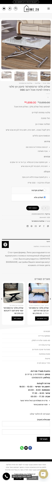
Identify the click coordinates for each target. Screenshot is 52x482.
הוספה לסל (33, 208)
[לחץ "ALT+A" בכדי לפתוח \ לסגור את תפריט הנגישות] (5, 244)
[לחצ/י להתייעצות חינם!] (6, 476)
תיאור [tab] (48, 241)
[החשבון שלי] (10, 8)
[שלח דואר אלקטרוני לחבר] (35, 226)
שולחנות (37, 83)
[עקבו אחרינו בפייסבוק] (30, 448)
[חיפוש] (15, 8)
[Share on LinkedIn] (27, 226)
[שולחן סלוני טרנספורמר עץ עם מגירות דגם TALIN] (39, 293)
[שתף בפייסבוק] (44, 226)
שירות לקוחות (43, 383)
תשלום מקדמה (37, 190)
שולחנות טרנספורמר (25, 83)
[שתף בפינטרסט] (31, 226)
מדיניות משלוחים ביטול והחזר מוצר (34, 401)
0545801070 (37, 377)
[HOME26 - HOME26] (31, 8)
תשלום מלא (38, 197)
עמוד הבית (46, 83)
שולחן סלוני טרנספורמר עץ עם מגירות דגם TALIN (39, 310)
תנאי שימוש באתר (40, 405)
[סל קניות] (4, 8)
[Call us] (22, 448)
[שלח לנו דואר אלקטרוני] (26, 448)
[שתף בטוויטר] (40, 226)
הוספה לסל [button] (17, 318)
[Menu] (48, 9)
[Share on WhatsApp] (48, 226)
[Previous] (46, 45)
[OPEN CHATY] (43, 474)
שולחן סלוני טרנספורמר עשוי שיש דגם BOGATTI (13, 309)
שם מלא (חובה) (43, 420)
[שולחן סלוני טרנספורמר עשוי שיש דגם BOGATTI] (13, 293)
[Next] (3, 45)
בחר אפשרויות (42, 318)
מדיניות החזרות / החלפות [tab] (42, 246)
